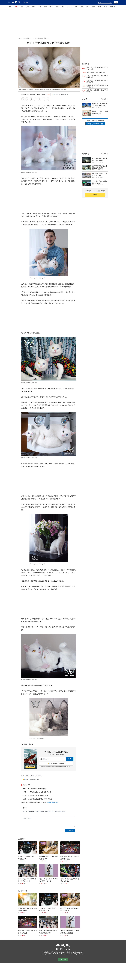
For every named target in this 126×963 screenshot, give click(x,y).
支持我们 (95, 194)
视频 (63, 7)
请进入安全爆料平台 (95, 124)
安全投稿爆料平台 (52, 802)
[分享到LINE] (27, 99)
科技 (82, 7)
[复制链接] (35, 99)
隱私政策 (69, 766)
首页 (10, 7)
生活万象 (34, 38)
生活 (99, 7)
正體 (23, 2)
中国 (22, 7)
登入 (116, 2)
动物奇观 (40, 38)
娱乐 (87, 7)
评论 (39, 7)
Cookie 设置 (63, 959)
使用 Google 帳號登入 (57, 763)
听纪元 (70, 7)
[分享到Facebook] (23, 99)
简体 (26, 2)
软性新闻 (27, 38)
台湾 (45, 7)
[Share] (19, 861)
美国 (27, 7)
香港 (51, 7)
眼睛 (32, 775)
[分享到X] (31, 99)
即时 (16, 7)
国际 (33, 7)
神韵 (105, 7)
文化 (93, 7)
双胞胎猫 (38, 775)
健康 (57, 7)
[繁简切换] (47, 99)
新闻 (23, 38)
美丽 (27, 775)
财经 (76, 7)
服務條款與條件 (62, 766)
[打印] (39, 99)
